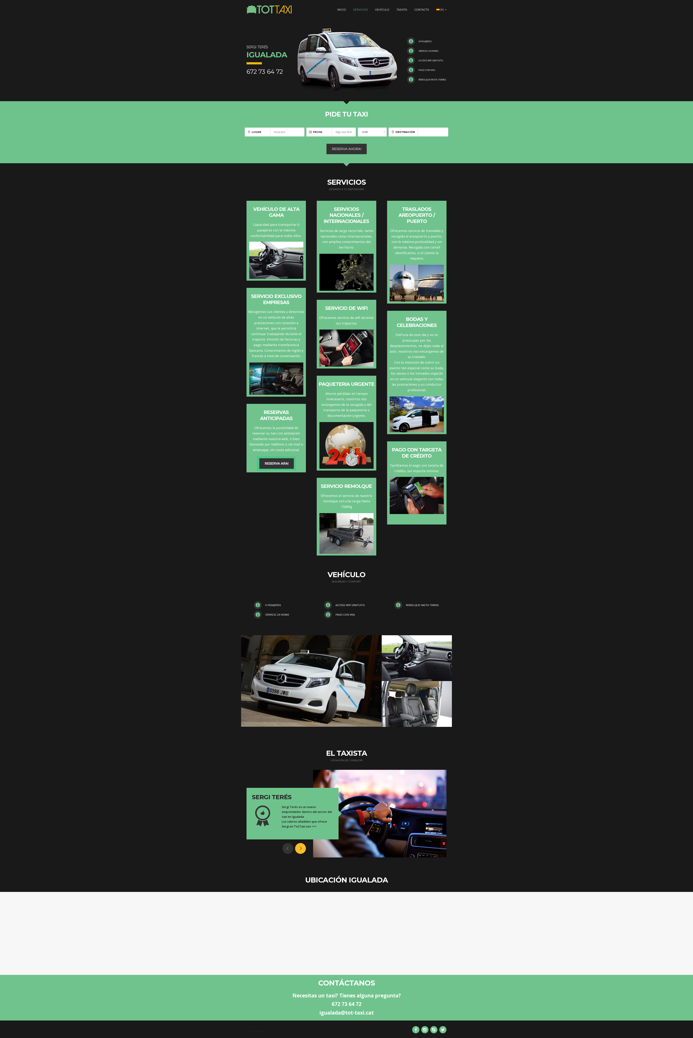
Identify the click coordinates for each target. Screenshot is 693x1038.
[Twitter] (442, 1029)
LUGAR (256, 132)
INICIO (341, 9)
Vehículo (382, 9)
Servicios (360, 9)
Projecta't (263, 1031)
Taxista (401, 9)
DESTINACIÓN (405, 132)
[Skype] (433, 1029)
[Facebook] (415, 1029)
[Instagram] (424, 1029)
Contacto (421, 9)
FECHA (317, 132)
